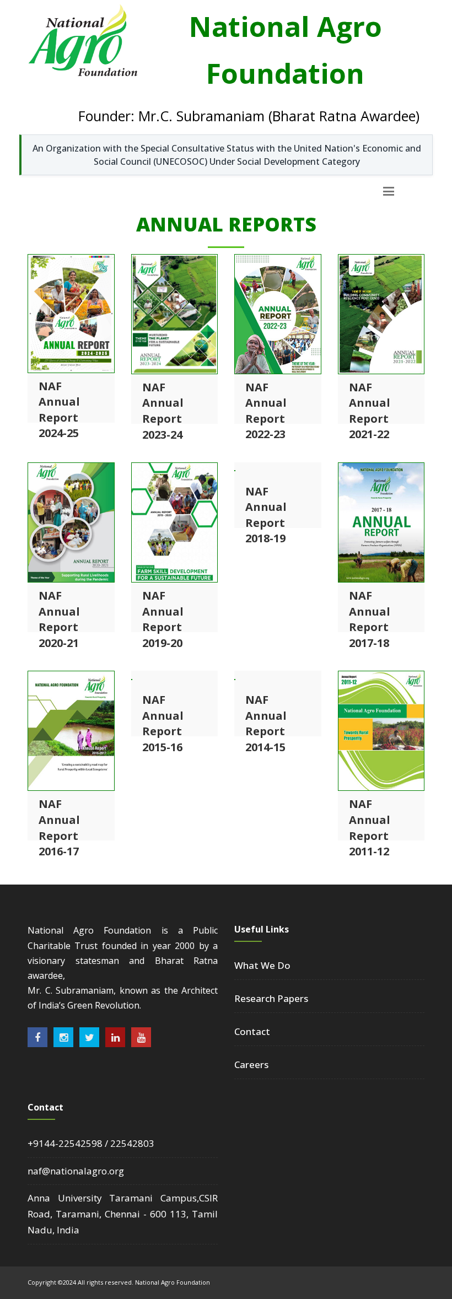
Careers (251, 1064)
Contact (252, 1031)
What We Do (262, 965)
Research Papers (271, 998)
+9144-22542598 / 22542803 (91, 1143)
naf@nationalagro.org (76, 1171)
